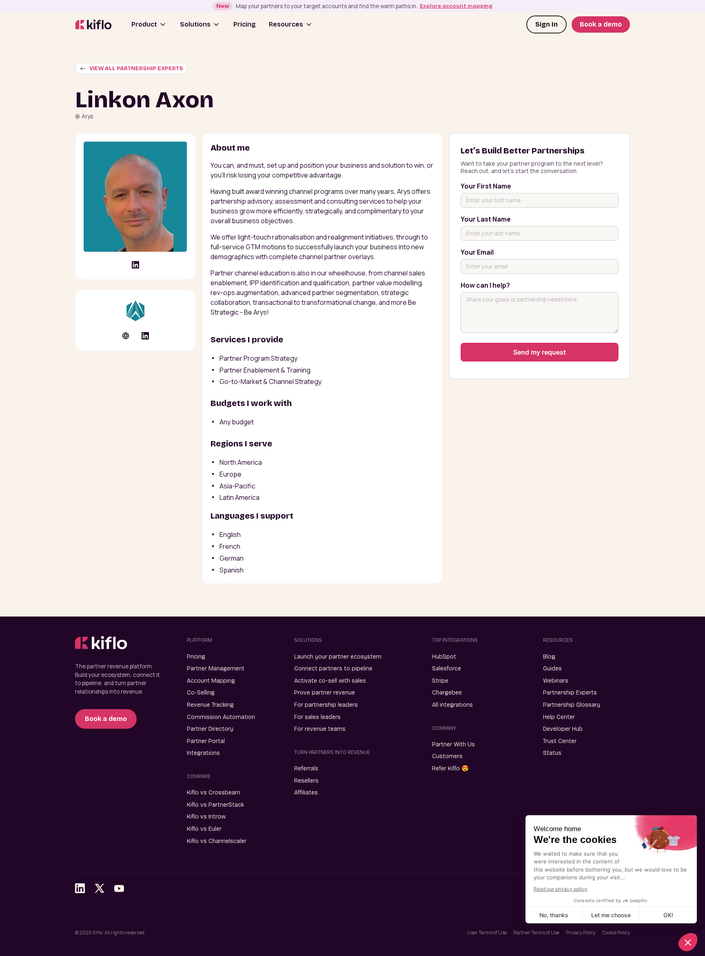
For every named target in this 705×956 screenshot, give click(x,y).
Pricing (244, 24)
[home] (93, 25)
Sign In (546, 24)
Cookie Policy (616, 932)
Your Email (477, 252)
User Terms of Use (487, 932)
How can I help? (485, 285)
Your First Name (486, 186)
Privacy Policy (581, 932)
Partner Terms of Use (536, 932)
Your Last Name (486, 219)
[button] (149, 24)
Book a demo (601, 24)
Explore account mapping (456, 5)
